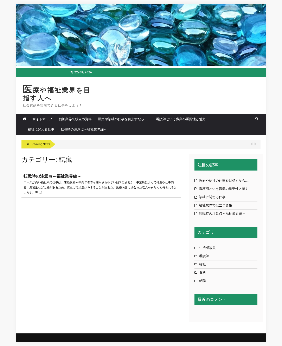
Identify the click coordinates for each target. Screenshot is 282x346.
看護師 (204, 256)
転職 (202, 281)
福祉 (202, 264)
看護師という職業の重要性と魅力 (181, 119)
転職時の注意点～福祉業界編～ (84, 129)
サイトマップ (42, 119)
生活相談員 (207, 248)
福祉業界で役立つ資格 (75, 119)
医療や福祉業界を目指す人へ (57, 94)
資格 (202, 272)
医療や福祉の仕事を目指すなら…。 (124, 119)
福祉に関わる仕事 (41, 129)
